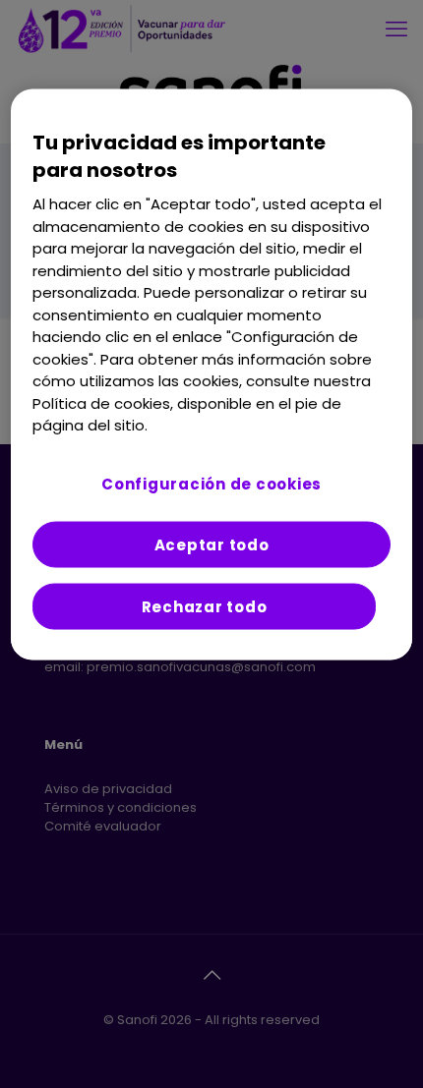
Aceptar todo (212, 544)
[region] (212, 374)
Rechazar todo (205, 606)
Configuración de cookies (211, 483)
